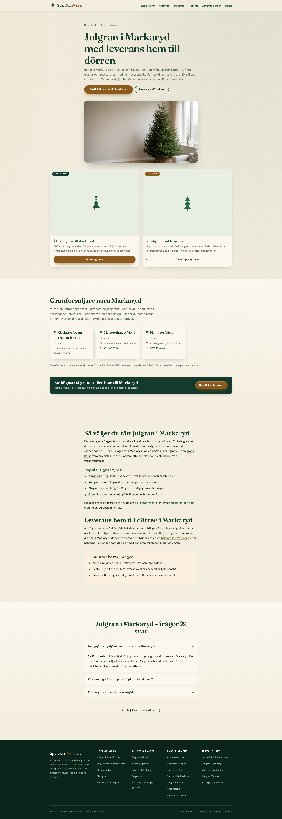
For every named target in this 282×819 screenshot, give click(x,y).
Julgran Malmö (210, 776)
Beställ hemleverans (211, 385)
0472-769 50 (63, 353)
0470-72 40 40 (157, 348)
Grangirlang (173, 788)
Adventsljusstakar (177, 757)
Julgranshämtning (141, 770)
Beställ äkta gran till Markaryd (108, 89)
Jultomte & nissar (176, 795)
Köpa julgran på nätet (108, 757)
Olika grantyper (105, 770)
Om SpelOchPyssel (212, 782)
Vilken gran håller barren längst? (111, 692)
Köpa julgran (148, 5)
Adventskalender (211, 5)
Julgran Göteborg (212, 763)
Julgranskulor (174, 770)
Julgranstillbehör (141, 757)
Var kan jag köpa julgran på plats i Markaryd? (120, 679)
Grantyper (164, 5)
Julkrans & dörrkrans (178, 776)
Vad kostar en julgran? (109, 782)
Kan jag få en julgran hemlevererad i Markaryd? (122, 646)
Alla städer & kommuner (215, 757)
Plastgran (179, 5)
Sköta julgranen (140, 763)
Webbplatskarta (187, 811)
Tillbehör (193, 5)
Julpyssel (137, 776)
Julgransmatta (175, 782)
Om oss (228, 811)
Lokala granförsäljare (152, 89)
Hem (86, 25)
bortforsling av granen (175, 538)
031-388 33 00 (111, 348)
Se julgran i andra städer (141, 710)
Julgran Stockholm (212, 770)
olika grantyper (144, 502)
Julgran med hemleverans (111, 763)
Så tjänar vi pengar (210, 811)
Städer (228, 5)
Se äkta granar (94, 259)
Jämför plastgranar (187, 259)
